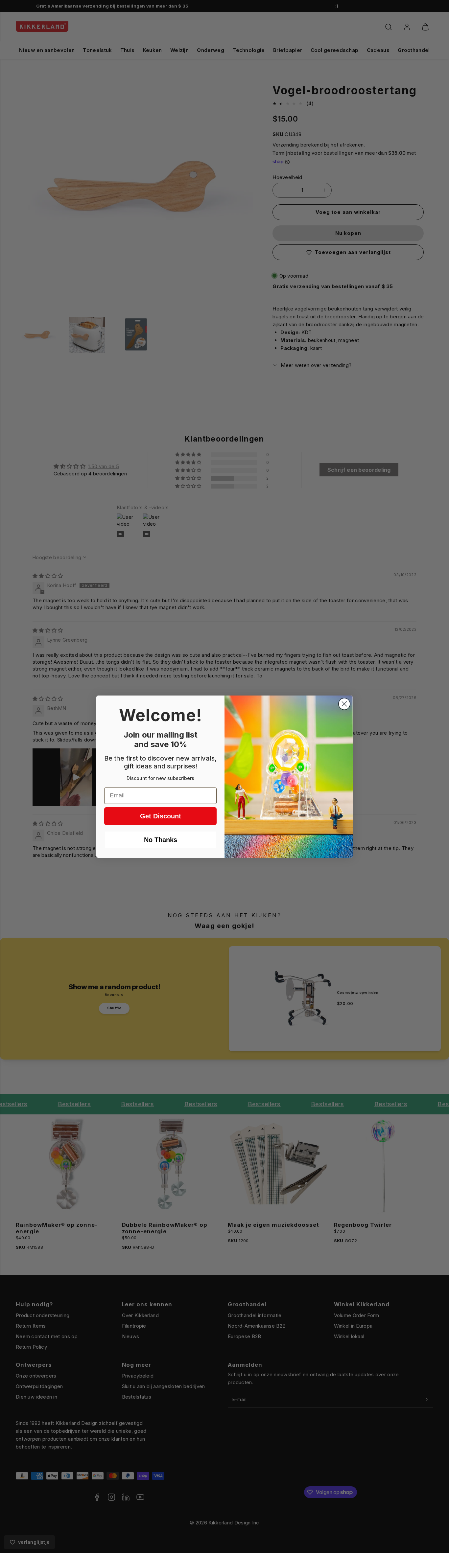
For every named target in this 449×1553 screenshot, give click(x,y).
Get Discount (160, 816)
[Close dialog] (344, 704)
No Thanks (160, 839)
